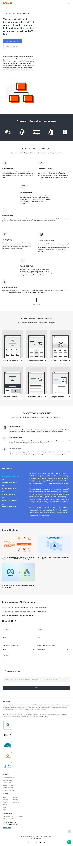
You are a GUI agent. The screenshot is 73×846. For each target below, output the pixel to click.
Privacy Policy (53, 679)
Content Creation (8, 780)
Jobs (4, 807)
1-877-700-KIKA (37, 611)
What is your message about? (46, 645)
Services (6, 13)
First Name (6, 630)
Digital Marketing (8, 787)
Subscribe (16, 802)
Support (15, 797)
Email (5, 637)
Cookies (33, 838)
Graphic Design (7, 782)
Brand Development (8, 777)
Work (4, 797)
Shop (4, 809)
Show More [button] (36, 304)
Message (6, 655)
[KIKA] (7, 3)
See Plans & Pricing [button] (11, 47)
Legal (36, 838)
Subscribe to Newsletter (13, 671)
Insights (5, 802)
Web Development (16, 13)
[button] (70, 3)
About (5, 804)
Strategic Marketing (8, 790)
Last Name (40, 630)
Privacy (40, 838)
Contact (15, 799)
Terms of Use (42, 679)
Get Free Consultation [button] (12, 41)
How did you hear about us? (11, 645)
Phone (39, 637)
